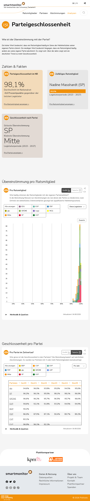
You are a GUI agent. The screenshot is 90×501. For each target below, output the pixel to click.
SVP (37, 215)
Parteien (43, 13)
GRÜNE (24, 211)
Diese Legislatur (76, 206)
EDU (23, 206)
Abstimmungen (57, 13)
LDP (51, 370)
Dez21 (34, 383)
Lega (37, 211)
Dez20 (23, 383)
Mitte (9, 215)
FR (77, 3)
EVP (37, 206)
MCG (51, 211)
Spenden (71, 487)
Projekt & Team (75, 477)
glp (8, 211)
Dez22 (44, 383)
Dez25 (75, 383)
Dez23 (54, 383)
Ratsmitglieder (30, 13)
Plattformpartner (75, 484)
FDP (51, 206)
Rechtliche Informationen (51, 480)
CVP (37, 366)
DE (73, 3)
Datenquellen (45, 477)
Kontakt (71, 480)
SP (22, 215)
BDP (23, 366)
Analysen (71, 13)
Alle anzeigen (10, 206)
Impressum (44, 484)
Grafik (64, 190)
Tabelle (75, 190)
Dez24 (65, 383)
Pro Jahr (77, 366)
